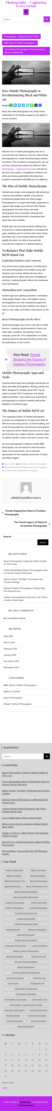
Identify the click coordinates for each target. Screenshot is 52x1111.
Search (7, 536)
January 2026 (10, 655)
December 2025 (11, 661)
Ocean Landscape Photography (26, 972)
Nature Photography (26, 967)
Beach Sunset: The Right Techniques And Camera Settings (23, 580)
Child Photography (39, 902)
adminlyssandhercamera (26, 497)
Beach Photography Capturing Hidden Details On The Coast (25, 562)
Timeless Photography (37, 1015)
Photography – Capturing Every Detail (26, 4)
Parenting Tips (39, 978)
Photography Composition (26, 988)
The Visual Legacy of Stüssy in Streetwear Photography (30, 524)
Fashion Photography (37, 929)
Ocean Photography (15, 978)
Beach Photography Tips (37, 886)
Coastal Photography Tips (26, 913)
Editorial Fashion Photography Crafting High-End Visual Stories (25, 589)
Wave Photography (26, 1026)
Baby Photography (38, 875)
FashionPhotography (26, 935)
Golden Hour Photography (26, 940)
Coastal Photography (38, 908)
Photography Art (37, 983)
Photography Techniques (15, 999)
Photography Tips (39, 999)
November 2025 (11, 667)
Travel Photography (14, 1021)
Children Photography (14, 908)
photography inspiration (26, 994)
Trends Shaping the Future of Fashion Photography (29, 359)
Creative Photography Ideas (26, 924)
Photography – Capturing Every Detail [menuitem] (19, 169)
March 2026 (9, 642)
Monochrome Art (9, 471)
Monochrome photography (26, 962)
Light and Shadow (39, 945)
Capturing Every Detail (14, 902)
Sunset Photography (39, 1010)
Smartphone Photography (27, 471)
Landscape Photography (15, 945)
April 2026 (8, 636)
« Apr (4, 1087)
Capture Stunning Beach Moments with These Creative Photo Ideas (25, 598)
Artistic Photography (14, 870)
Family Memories (13, 929)
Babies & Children (12, 691)
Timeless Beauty (13, 1015)
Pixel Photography (26, 1105)
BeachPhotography (12, 886)
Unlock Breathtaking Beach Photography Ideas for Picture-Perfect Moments (26, 571)
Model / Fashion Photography (18, 704)
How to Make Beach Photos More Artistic (22, 818)
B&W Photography (38, 870)
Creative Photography (26, 919)
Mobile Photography (38, 467)
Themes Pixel (25, 1102)
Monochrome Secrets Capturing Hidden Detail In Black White (25, 825)
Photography (13, 983)
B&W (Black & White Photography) (20, 43)
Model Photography (14, 956)
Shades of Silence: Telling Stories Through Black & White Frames (25, 834)
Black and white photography (17, 467)
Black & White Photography (26, 892)
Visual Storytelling (38, 1021)
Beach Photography (13, 697)
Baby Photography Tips (15, 881)
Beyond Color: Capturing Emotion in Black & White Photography (26, 843)
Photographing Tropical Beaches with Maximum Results (24, 852)
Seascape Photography (14, 1010)
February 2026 (10, 648)
